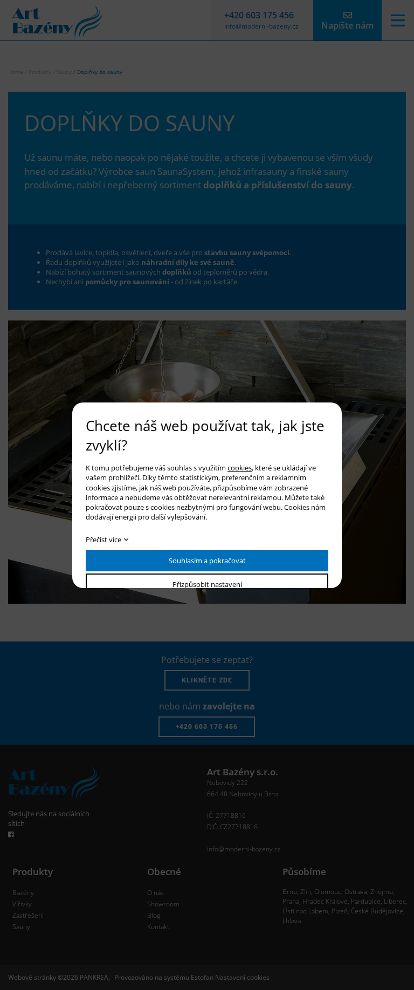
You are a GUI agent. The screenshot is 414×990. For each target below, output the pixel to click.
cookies (239, 468)
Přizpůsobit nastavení (207, 584)
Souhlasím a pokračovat (207, 560)
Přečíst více (103, 539)
